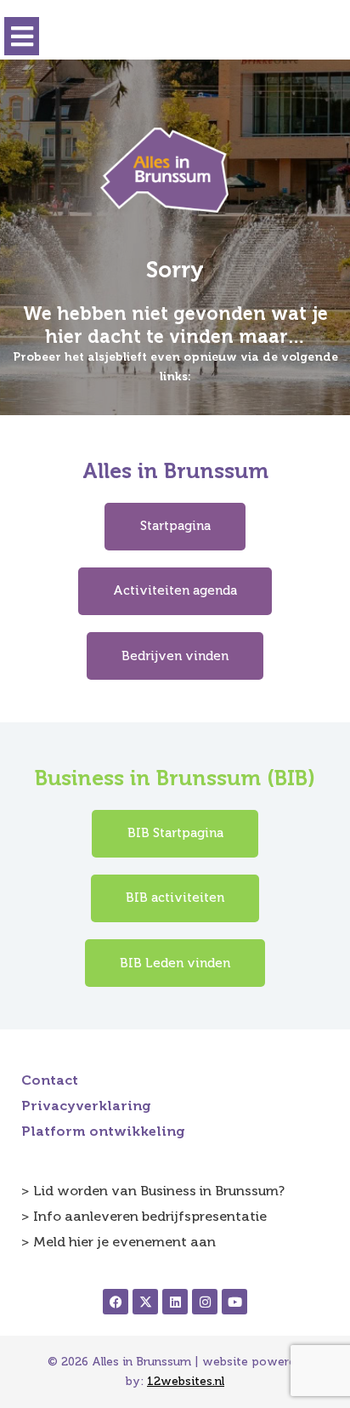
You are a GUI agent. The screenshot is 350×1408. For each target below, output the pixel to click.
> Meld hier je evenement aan (118, 1242)
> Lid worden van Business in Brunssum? (153, 1191)
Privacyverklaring (86, 1105)
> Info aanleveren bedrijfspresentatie (144, 1216)
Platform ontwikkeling (103, 1131)
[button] (21, 36)
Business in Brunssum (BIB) (175, 778)
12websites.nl (185, 1381)
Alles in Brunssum (175, 471)
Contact (49, 1080)
